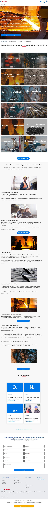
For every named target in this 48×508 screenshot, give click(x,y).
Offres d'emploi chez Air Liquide (28, 487)
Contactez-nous (27, 41)
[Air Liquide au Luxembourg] (3, 1)
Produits (20, 41)
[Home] (5, 489)
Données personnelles (30, 502)
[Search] (41, 1)
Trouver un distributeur (4, 483)
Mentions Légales (21, 502)
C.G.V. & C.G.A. (10, 502)
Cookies (15, 502)
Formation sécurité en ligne (17, 483)
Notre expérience (12, 41)
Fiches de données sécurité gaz (17, 480)
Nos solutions (4, 41)
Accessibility (38, 502)
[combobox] (41, 1)
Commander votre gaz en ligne (6, 480)
